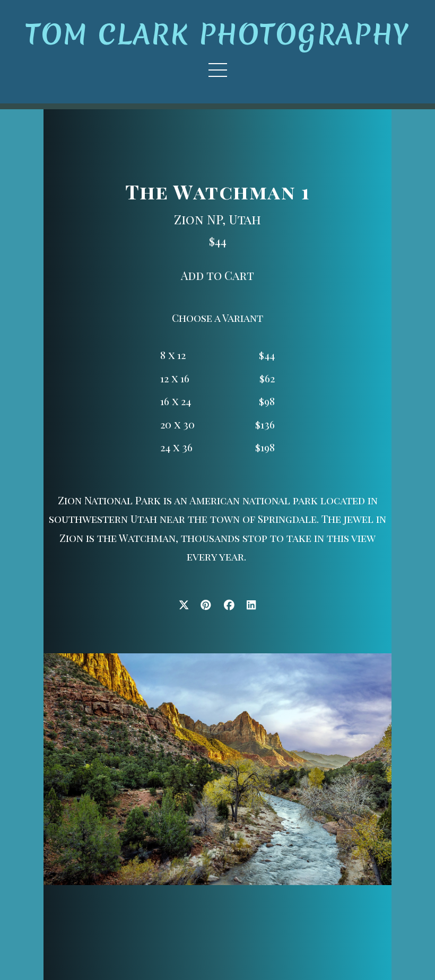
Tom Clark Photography (217, 34)
